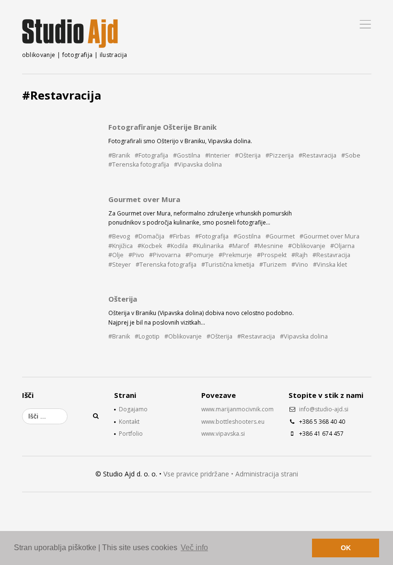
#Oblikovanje (306, 246)
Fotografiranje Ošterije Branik (162, 127)
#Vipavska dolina (198, 164)
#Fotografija (151, 155)
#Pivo (136, 255)
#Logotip (147, 336)
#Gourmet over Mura (329, 236)
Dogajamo (133, 409)
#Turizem (273, 264)
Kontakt (129, 422)
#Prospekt (272, 255)
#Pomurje (199, 255)
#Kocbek (150, 246)
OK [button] (346, 548)
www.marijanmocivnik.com (237, 409)
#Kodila (177, 246)
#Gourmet (280, 236)
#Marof (239, 246)
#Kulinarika (208, 246)
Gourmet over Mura (144, 199)
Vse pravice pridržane (196, 473)
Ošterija (122, 299)
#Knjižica (120, 246)
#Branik (119, 155)
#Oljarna (342, 246)
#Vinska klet (330, 264)
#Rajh (299, 255)
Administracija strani (266, 473)
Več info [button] (194, 547)
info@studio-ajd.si (323, 409)
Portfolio (131, 433)
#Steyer (119, 264)
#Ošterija (248, 155)
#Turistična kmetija (227, 264)
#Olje (116, 255)
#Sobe (350, 155)
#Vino (299, 264)
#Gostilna (186, 155)
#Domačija (149, 236)
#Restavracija (317, 155)
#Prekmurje (235, 255)
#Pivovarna (165, 255)
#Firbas (179, 236)
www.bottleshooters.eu (233, 422)
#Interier (217, 155)
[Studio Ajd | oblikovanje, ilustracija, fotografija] (70, 33)
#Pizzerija (280, 155)
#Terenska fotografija (138, 164)
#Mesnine (268, 246)
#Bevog (119, 236)
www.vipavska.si (223, 433)
